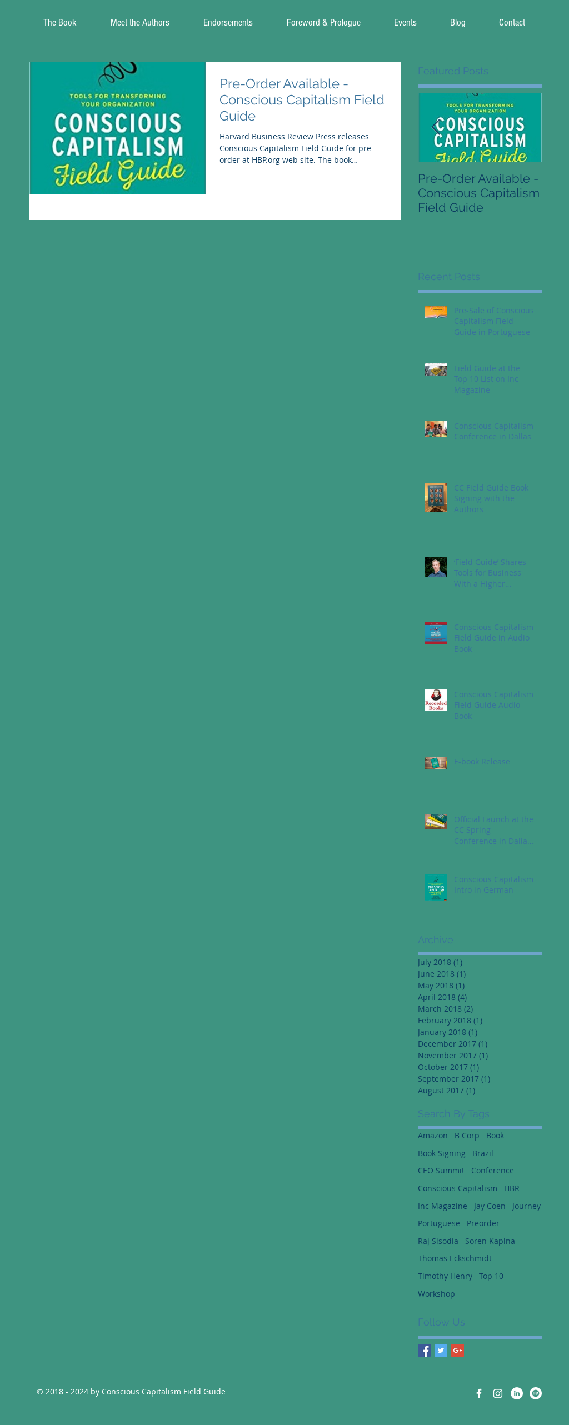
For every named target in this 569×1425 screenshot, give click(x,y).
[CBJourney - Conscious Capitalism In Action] (479, 1393)
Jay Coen (490, 1206)
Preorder (483, 1223)
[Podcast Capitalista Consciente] (536, 1393)
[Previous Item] (436, 127)
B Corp (467, 1135)
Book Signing (442, 1153)
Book (495, 1135)
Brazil (482, 1153)
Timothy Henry (445, 1276)
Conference (492, 1170)
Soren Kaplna (490, 1241)
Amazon (433, 1135)
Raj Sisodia (438, 1241)
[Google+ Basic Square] (457, 1350)
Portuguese (439, 1223)
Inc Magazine (442, 1206)
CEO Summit (441, 1170)
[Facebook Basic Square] (424, 1350)
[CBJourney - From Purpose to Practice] (498, 1393)
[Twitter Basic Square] (441, 1350)
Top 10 (491, 1276)
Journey (526, 1206)
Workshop (436, 1293)
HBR (512, 1188)
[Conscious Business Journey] (517, 1393)
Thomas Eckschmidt (455, 1258)
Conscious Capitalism (457, 1188)
